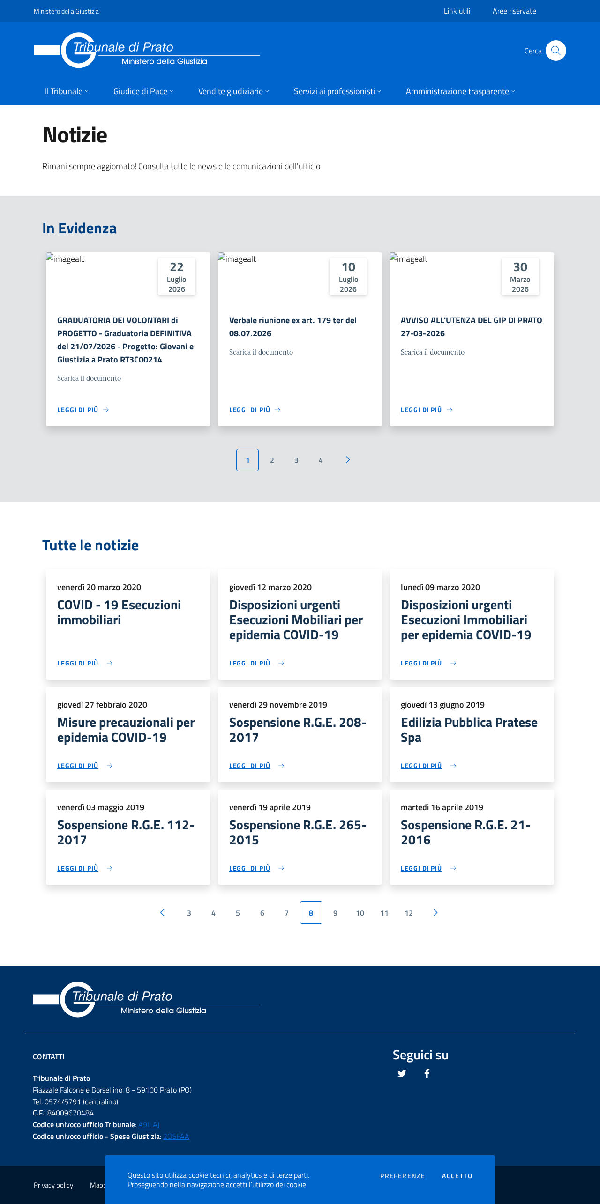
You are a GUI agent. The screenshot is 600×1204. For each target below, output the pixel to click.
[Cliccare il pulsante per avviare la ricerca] (556, 50)
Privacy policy (53, 1185)
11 (384, 912)
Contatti (48, 1056)
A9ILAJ (149, 1124)
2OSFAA (176, 1136)
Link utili (457, 10)
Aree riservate (514, 10)
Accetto (457, 1176)
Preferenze (402, 1176)
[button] (68, 92)
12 (409, 912)
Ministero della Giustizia (66, 11)
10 (360, 912)
